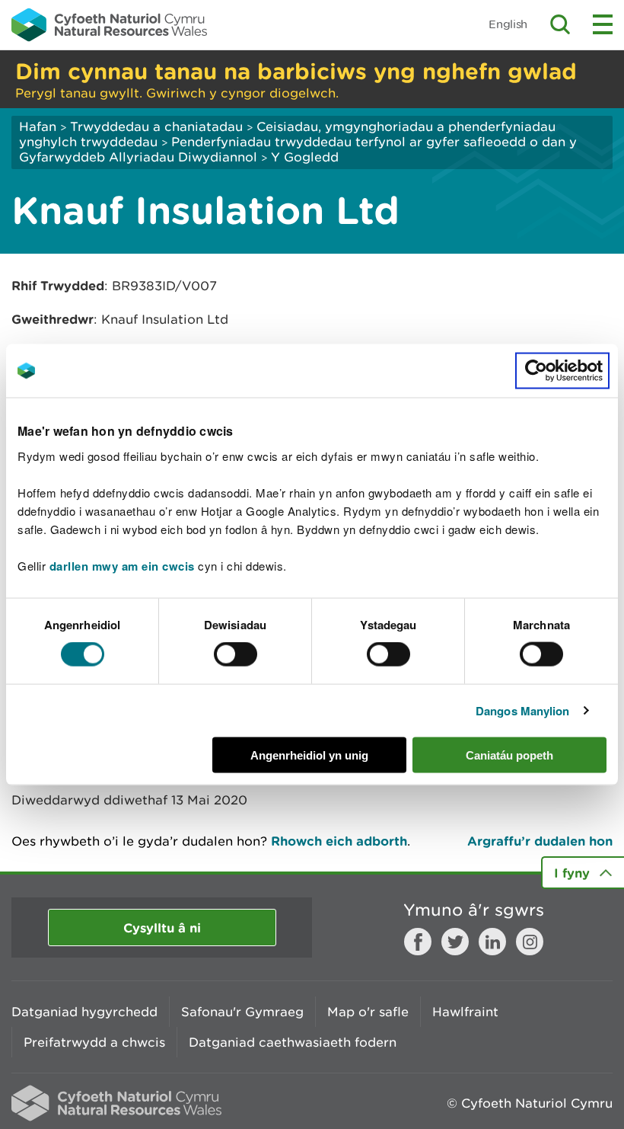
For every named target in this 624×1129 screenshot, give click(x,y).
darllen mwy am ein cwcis (122, 565)
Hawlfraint (465, 1011)
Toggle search (560, 24)
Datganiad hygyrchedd (84, 1011)
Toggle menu (602, 24)
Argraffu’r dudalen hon (540, 840)
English (508, 24)
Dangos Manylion (523, 710)
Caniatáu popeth (509, 754)
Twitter (455, 941)
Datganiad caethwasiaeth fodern (292, 1042)
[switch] (235, 654)
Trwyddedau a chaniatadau (156, 126)
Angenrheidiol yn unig (309, 754)
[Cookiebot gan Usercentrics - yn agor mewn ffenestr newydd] (562, 371)
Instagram (529, 941)
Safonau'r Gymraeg (242, 1011)
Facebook (417, 941)
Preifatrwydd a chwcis (94, 1042)
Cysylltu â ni (162, 927)
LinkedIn (492, 941)
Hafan (37, 126)
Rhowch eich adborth (339, 840)
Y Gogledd (305, 157)
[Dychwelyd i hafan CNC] (109, 24)
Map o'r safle (368, 1011)
